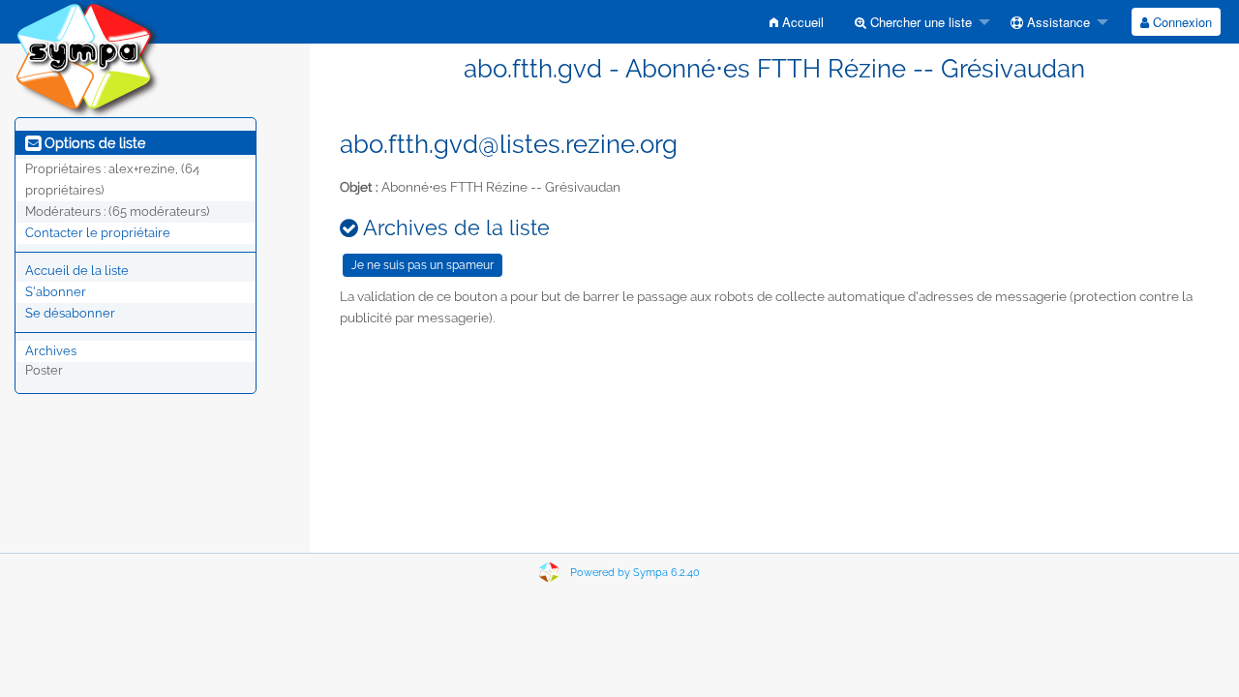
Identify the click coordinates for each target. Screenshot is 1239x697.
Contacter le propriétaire (97, 233)
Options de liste (93, 143)
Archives (50, 351)
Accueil (801, 22)
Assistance (1056, 22)
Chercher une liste (919, 22)
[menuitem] (796, 22)
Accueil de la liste (77, 270)
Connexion (1180, 22)
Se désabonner (70, 313)
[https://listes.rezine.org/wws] (87, 57)
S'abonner (55, 292)
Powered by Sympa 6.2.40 (635, 572)
